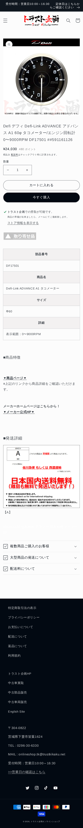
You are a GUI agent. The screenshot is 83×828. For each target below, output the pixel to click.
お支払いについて (20, 627)
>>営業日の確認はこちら (27, 772)
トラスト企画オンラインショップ (45, 821)
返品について (17, 646)
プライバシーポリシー (23, 617)
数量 (6, 161)
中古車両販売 (17, 702)
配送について (17, 636)
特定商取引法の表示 (22, 608)
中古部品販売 (17, 692)
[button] (5, 20)
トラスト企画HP (19, 673)
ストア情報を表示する (23, 223)
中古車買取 (16, 683)
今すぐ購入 (41, 197)
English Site (16, 711)
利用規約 (14, 655)
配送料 (14, 154)
